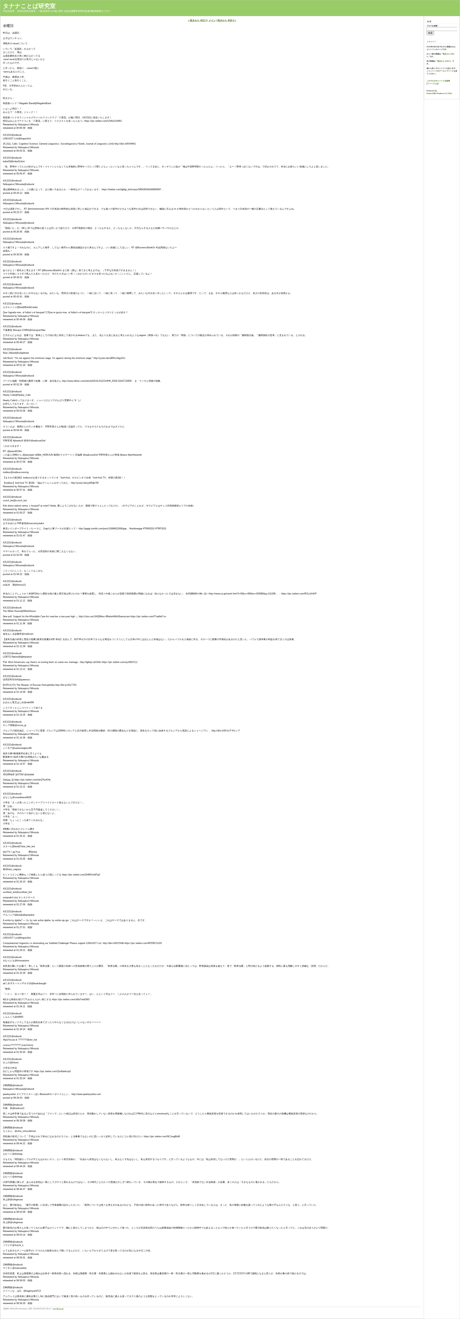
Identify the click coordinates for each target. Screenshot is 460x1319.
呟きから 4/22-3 (443, 61)
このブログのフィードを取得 (438, 81)
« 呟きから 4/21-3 (197, 20)
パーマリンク (58, 1309)
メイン (212, 20)
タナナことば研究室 (29, 6)
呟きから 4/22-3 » (227, 20)
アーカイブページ (446, 71)
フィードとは (432, 84)
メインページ (432, 71)
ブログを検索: (432, 26)
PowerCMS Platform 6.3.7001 (439, 93)
